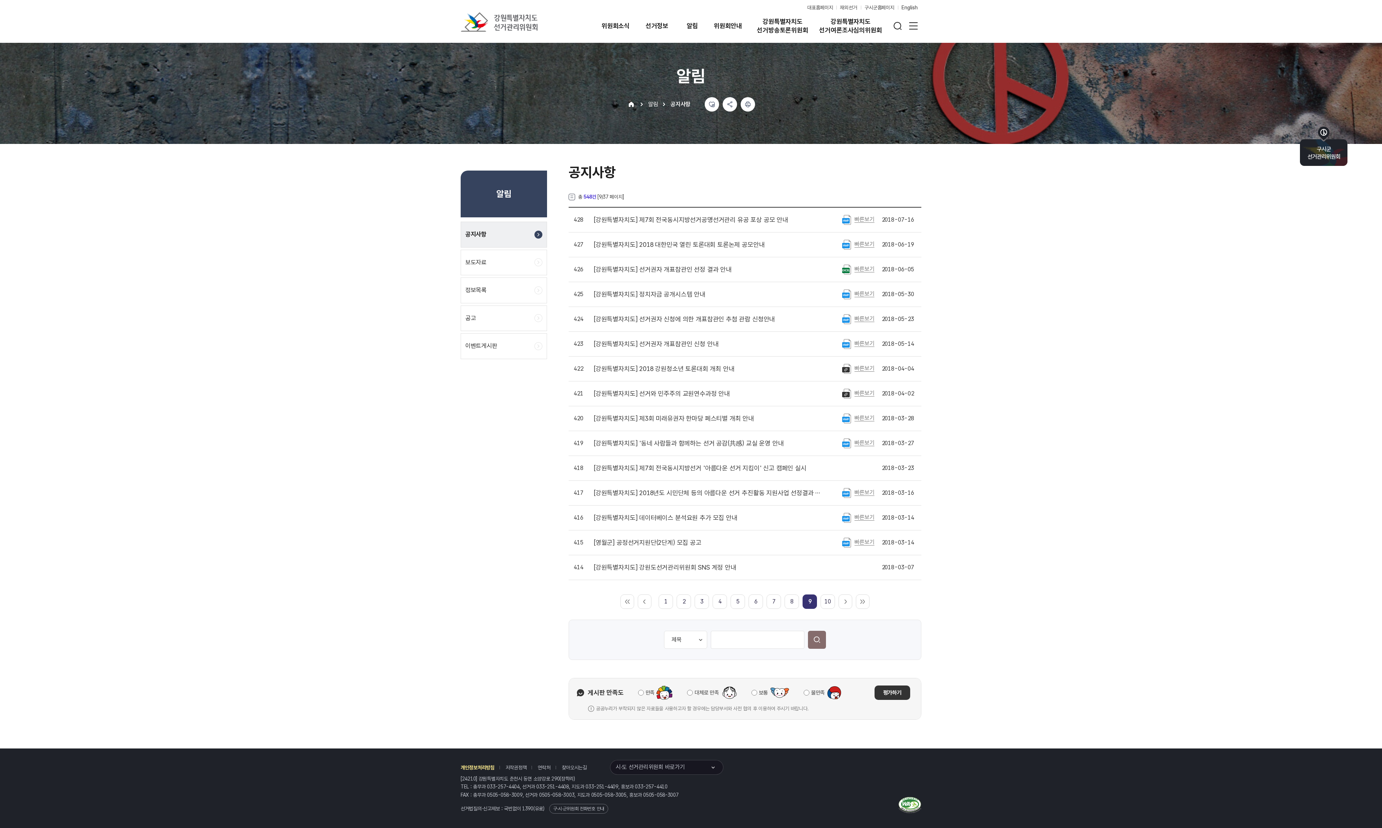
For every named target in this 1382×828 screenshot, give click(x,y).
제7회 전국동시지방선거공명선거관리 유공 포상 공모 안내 (691, 220)
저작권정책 (516, 767)
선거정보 (657, 26)
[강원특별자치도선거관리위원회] (522, 22)
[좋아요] (712, 104)
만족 (650, 692)
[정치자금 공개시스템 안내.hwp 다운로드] (846, 294)
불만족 (818, 692)
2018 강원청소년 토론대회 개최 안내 (664, 369)
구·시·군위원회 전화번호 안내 (578, 808)
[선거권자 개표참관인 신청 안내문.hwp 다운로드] (846, 344)
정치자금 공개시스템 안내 (649, 294)
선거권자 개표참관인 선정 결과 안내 (663, 269)
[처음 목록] (627, 601)
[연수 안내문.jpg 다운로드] (846, 393)
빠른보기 (864, 219)
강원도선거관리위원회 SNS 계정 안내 (665, 567)
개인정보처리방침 (477, 767)
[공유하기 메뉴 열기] (730, 104)
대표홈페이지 (820, 7)
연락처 (544, 767)
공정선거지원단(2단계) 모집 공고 (647, 542)
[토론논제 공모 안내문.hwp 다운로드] (846, 244)
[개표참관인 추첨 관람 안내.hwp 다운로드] (846, 319)
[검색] (817, 640)
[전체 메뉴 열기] (913, 26)
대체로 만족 (707, 692)
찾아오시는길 (574, 767)
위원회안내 (728, 26)
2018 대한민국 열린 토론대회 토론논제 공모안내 (679, 244)
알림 (692, 26)
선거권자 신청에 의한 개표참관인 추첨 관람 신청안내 (684, 319)
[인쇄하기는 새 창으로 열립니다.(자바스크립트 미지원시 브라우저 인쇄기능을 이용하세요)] (748, 104)
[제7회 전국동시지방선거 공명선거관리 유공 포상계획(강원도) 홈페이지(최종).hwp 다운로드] (846, 219)
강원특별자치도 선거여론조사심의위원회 (850, 26)
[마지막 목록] (862, 601)
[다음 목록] (845, 601)
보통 (763, 692)
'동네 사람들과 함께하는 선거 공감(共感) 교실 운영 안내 (688, 443)
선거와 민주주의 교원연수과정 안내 (662, 393)
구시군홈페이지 (879, 7)
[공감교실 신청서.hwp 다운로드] (846, 443)
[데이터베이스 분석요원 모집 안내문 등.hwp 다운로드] (846, 517)
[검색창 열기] (897, 26)
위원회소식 (615, 26)
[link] (810, 601)
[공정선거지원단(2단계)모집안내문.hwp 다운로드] (846, 542)
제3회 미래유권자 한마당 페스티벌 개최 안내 (674, 418)
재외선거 (848, 7)
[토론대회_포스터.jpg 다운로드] (846, 368)
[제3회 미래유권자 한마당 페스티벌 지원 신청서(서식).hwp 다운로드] (846, 418)
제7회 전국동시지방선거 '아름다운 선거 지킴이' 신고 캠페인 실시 (700, 468)
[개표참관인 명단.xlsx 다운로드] (846, 269)
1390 (527, 808)
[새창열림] (910, 804)
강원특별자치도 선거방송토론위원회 (782, 26)
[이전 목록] (644, 601)
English (910, 7)
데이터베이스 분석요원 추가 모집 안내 (665, 518)
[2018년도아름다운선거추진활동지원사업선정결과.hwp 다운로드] (846, 493)
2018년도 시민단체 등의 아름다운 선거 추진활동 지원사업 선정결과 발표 (708, 493)
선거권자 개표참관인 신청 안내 (656, 344)
